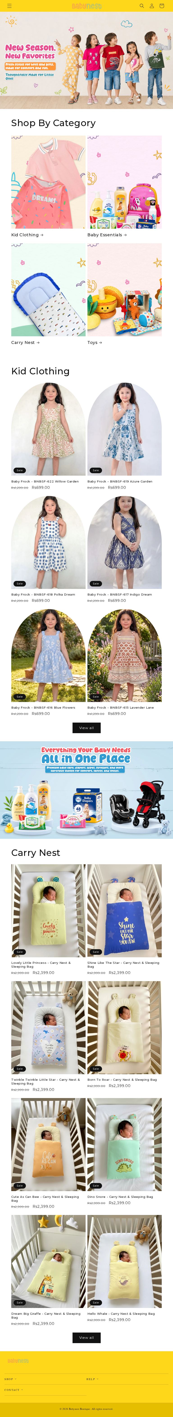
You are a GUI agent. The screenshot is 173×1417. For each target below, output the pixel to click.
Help (91, 1379)
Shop (9, 1379)
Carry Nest (23, 342)
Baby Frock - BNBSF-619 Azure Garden (120, 481)
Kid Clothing (25, 234)
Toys (92, 342)
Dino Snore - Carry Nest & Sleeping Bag (120, 1197)
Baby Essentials (104, 234)
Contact (13, 1390)
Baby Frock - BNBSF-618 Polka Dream (43, 594)
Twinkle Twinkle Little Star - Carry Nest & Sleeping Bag (45, 1081)
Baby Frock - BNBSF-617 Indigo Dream (119, 594)
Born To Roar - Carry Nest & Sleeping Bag (122, 1079)
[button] (9, 6)
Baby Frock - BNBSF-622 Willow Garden (45, 481)
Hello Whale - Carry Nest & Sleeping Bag (121, 1313)
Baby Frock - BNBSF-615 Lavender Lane (120, 707)
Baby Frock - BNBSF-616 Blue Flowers (43, 707)
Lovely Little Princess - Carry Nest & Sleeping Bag (41, 964)
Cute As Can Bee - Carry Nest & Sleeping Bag (45, 1198)
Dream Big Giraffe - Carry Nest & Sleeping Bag (46, 1315)
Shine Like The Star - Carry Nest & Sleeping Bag (123, 964)
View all (86, 728)
